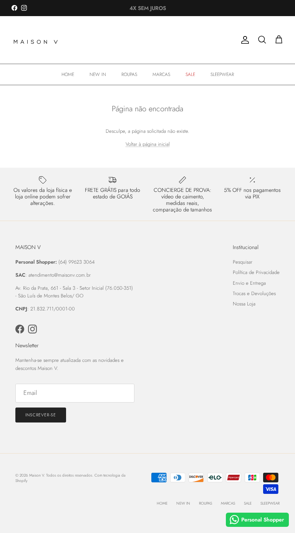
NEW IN (97, 74)
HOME (67, 74)
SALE (190, 74)
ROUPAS (129, 74)
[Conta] (243, 40)
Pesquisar (242, 262)
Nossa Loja (244, 303)
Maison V (36, 475)
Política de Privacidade (256, 272)
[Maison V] (36, 40)
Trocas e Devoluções (254, 293)
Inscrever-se (40, 415)
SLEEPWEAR (222, 74)
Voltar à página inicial (148, 144)
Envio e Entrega (249, 283)
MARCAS (161, 74)
